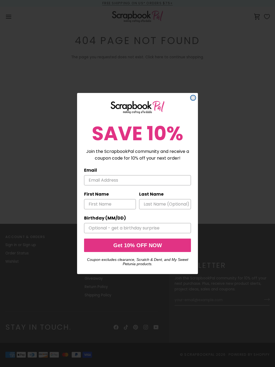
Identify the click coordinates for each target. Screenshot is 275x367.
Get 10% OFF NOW (137, 245)
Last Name (151, 194)
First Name (96, 194)
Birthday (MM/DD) (105, 218)
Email (90, 170)
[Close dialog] (193, 97)
